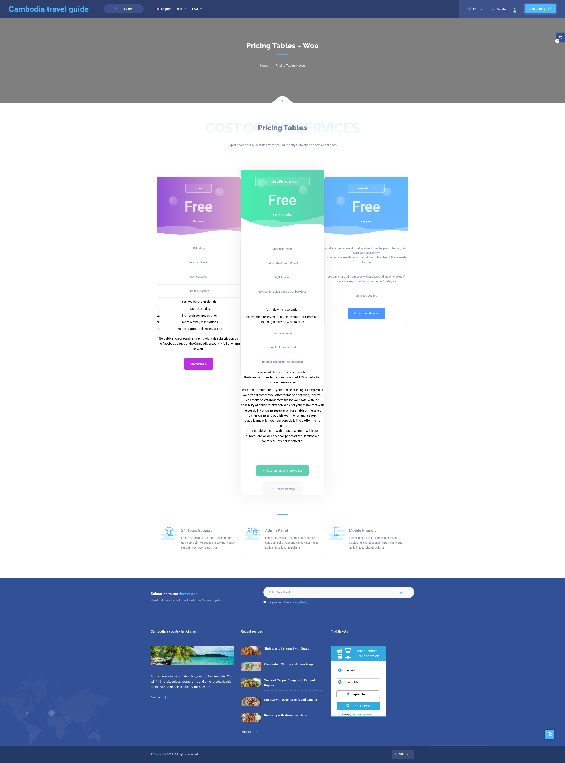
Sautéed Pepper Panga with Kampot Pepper (289, 682)
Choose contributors (366, 313)
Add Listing (537, 9)
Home (264, 65)
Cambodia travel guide (361, 714)
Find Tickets (361, 706)
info (180, 9)
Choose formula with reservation (282, 470)
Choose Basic (198, 363)
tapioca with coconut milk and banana (290, 699)
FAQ (195, 9)
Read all (246, 731)
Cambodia (160, 754)
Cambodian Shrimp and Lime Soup (288, 664)
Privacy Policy (298, 602)
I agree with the (288, 602)
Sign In (501, 9)
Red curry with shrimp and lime (285, 715)
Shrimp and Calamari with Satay (286, 648)
